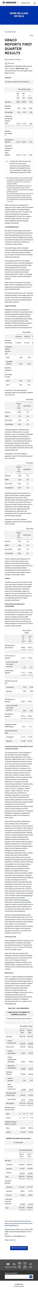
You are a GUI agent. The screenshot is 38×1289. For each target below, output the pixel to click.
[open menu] (35, 3)
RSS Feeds (14, 1267)
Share (30, 1267)
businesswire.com (25, 1221)
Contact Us (8, 1267)
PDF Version (11, 63)
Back (31, 35)
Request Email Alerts (11, 1273)
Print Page (19, 1267)
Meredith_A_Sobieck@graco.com (15, 1236)
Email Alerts (25, 1267)
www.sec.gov (25, 900)
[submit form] (31, 1276)
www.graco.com (28, 895)
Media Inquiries (19, 1248)
